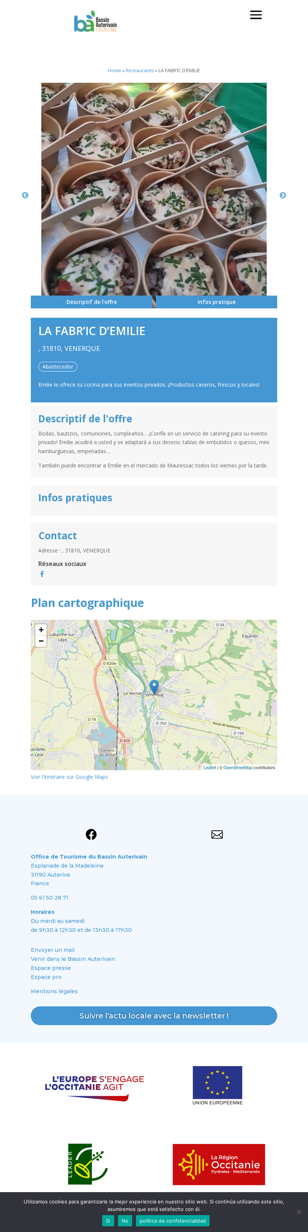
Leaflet (210, 767)
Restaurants (140, 70)
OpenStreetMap (237, 767)
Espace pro (46, 977)
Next (283, 195)
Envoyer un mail (53, 950)
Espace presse (51, 968)
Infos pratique (217, 301)
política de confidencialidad (173, 1221)
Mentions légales (54, 991)
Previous (25, 195)
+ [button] (41, 629)
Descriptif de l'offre (91, 301)
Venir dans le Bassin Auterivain (73, 959)
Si (108, 1221)
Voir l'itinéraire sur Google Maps (69, 776)
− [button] (41, 641)
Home (114, 70)
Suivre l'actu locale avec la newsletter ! (154, 1015)
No (125, 1221)
